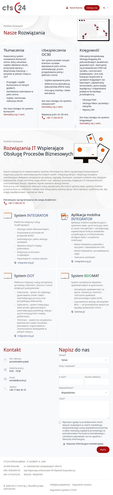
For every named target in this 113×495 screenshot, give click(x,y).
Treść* (62, 398)
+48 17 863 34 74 (17, 389)
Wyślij (103, 449)
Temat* (62, 355)
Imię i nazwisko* (67, 366)
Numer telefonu (92, 376)
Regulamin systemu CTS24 (63, 490)
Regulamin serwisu (82, 484)
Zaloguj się (92, 7)
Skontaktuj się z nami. (14, 114)
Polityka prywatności (60, 484)
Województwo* (66, 387)
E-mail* (62, 376)
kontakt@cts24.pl (17, 380)
